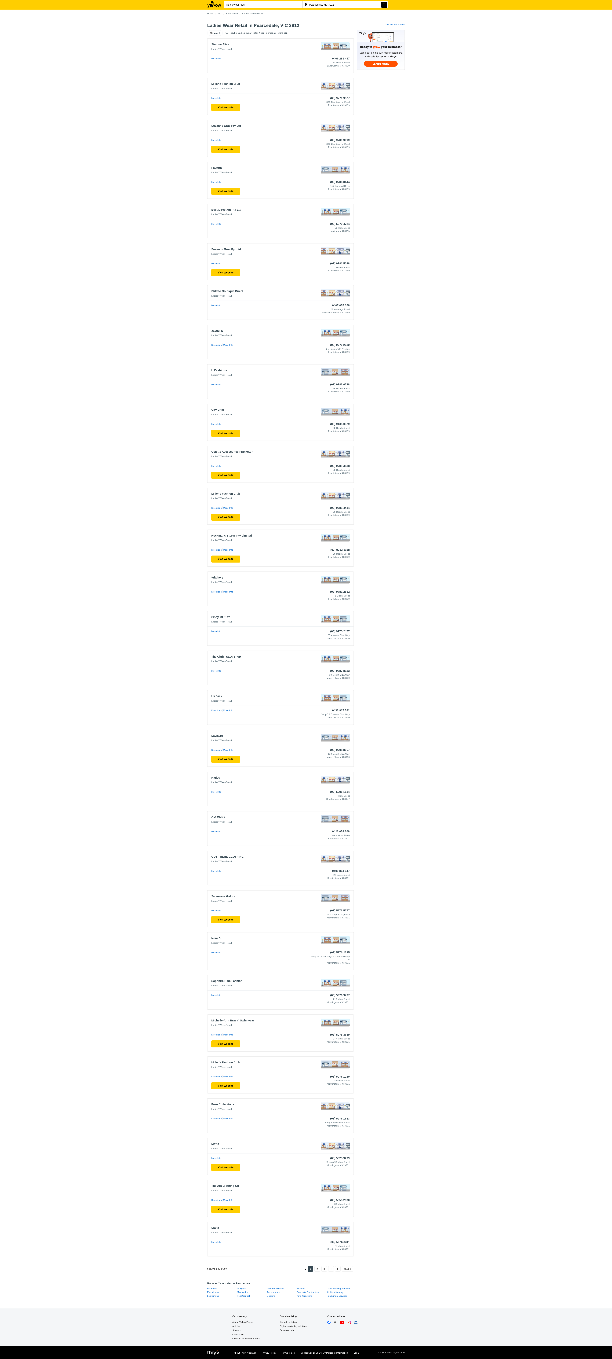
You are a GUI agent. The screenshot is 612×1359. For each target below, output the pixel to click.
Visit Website (225, 107)
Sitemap (236, 1330)
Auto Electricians (275, 1288)
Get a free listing (288, 1322)
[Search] (384, 5)
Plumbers (212, 1288)
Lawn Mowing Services (338, 1288)
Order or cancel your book (246, 1338)
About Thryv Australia (245, 1353)
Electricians (213, 1292)
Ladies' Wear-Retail (221, 49)
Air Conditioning (335, 1292)
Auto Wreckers (304, 1296)
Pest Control (243, 1296)
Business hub (287, 1330)
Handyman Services (337, 1296)
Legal (356, 1353)
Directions (216, 345)
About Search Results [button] (395, 25)
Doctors (271, 1296)
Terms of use (288, 1353)
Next (346, 1269)
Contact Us (238, 1334)
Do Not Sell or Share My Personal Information (324, 1353)
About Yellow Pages (242, 1322)
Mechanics (242, 1292)
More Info (216, 58)
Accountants (273, 1292)
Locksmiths (213, 1296)
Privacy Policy (269, 1353)
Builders (301, 1288)
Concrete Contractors (308, 1292)
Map (216, 33)
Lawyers (241, 1288)
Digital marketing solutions (293, 1326)
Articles (236, 1326)
